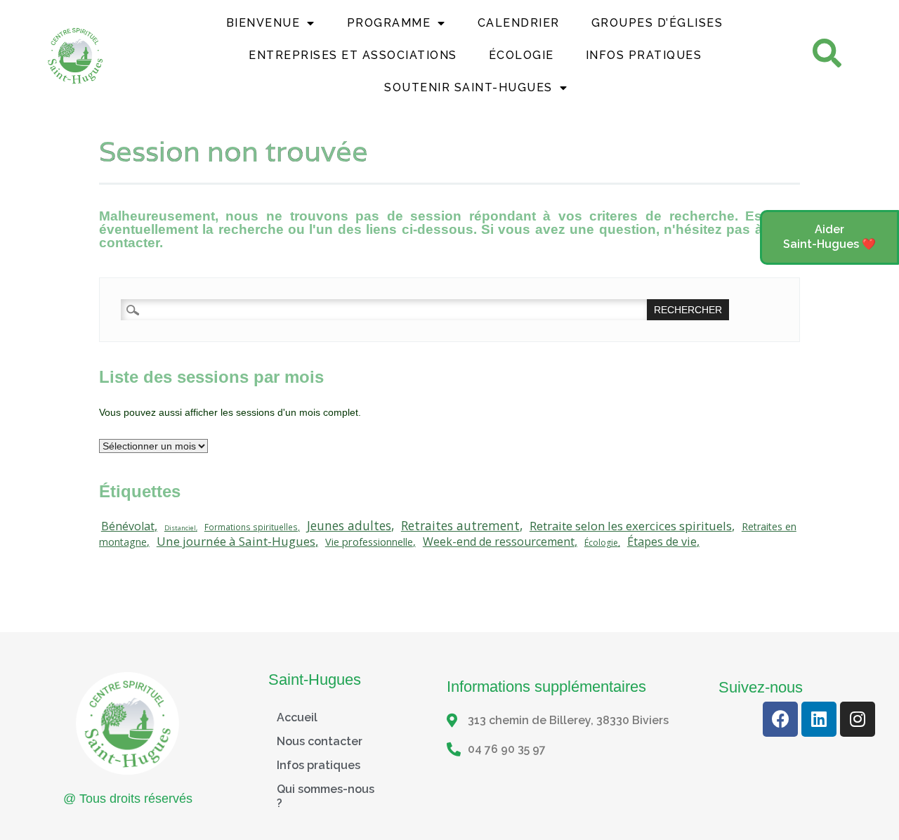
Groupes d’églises (657, 22)
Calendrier (519, 22)
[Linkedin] (818, 719)
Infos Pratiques (644, 55)
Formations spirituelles (251, 526)
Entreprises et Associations (353, 55)
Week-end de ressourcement (499, 541)
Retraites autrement (460, 525)
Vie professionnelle (369, 542)
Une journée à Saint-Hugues (236, 541)
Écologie (521, 55)
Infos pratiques (318, 765)
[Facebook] (780, 719)
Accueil (297, 717)
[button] (829, 237)
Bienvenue (263, 22)
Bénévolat (128, 526)
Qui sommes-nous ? (325, 796)
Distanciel (180, 527)
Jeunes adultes (349, 525)
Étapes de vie (662, 541)
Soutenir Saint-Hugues (468, 87)
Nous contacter (319, 741)
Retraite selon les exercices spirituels (631, 526)
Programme (389, 22)
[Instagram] (857, 719)
